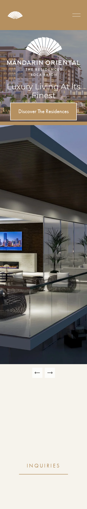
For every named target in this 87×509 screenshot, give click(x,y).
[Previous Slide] (37, 373)
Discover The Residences (43, 111)
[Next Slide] (50, 373)
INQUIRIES (44, 466)
